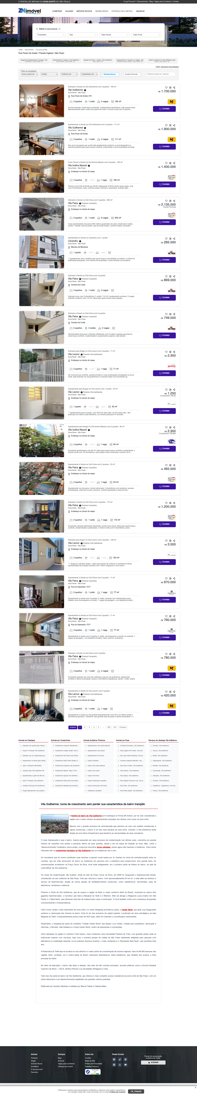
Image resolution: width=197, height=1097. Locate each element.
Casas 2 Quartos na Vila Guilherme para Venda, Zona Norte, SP (162, 60)
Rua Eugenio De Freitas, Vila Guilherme (132, 750)
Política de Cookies (117, 1092)
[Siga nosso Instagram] (125, 1059)
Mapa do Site (90, 1061)
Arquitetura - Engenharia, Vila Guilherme (165, 785)
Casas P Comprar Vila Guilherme (34, 750)
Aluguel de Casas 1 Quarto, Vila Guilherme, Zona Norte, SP (97, 60)
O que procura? (37, 1069)
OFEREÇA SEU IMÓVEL (122, 11)
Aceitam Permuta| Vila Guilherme (34, 785)
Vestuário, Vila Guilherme (161, 775)
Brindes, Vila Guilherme (160, 765)
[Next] (61, 101)
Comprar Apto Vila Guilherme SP (33, 770)
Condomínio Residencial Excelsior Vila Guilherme (67, 785)
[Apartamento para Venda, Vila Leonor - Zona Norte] (99, 705)
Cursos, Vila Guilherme (160, 750)
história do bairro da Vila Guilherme (86, 816)
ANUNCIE (140, 11)
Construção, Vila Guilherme (162, 770)
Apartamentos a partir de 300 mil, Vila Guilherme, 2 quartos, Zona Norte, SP (35, 775)
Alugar (33, 1061)
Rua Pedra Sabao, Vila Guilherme (131, 791)
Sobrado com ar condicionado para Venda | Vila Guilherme (35, 755)
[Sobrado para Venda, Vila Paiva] (41, 214)
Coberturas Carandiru (95, 791)
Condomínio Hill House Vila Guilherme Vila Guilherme (67, 755)
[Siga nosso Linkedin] (120, 1065)
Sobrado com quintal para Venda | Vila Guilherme (35, 745)
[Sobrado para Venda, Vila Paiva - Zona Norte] (99, 214)
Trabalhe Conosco (92, 1066)
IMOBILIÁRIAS (101, 11)
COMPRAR (57, 11)
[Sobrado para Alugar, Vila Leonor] (41, 365)
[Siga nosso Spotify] (114, 1065)
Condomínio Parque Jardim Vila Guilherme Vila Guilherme (67, 750)
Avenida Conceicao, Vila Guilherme (132, 745)
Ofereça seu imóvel (65, 1066)
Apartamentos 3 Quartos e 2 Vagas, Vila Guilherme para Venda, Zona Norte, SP (130, 60)
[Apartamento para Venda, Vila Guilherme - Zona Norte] (99, 139)
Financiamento (142, 1)
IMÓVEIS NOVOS (84, 11)
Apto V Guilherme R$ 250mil (32, 765)
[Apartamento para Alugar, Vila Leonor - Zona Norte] (99, 403)
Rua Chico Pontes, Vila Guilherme (131, 765)
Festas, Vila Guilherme (160, 791)
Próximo (122, 727)
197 (114, 727)
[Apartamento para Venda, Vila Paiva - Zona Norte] (99, 478)
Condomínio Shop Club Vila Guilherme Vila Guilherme (67, 780)
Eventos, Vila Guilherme (161, 780)
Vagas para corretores (66, 1064)
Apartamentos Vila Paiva (96, 755)
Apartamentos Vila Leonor (96, 750)
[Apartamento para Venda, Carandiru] (41, 252)
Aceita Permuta (131, 74)
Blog (151, 1)
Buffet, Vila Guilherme (160, 755)
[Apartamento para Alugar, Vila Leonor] (41, 403)
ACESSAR (154, 1062)
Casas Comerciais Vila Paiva (97, 785)
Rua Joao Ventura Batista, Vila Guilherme (132, 755)
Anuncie (61, 1061)
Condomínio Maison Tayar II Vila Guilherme (67, 770)
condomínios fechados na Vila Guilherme (73, 851)
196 (108, 727)
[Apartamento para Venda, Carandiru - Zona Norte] (99, 252)
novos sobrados (103, 847)
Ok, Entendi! (136, 1091)
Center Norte (127, 910)
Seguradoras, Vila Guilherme (162, 760)
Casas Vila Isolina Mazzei (96, 765)
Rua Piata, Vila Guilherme (128, 785)
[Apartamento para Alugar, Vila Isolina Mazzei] (41, 440)
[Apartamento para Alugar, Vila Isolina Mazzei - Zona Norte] (99, 441)
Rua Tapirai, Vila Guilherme (129, 775)
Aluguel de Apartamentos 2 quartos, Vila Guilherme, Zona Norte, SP (34, 60)
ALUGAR (69, 11)
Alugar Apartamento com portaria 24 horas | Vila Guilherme (35, 791)
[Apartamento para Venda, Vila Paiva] (41, 478)
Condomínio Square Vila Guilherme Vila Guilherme (67, 775)
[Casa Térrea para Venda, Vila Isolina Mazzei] (41, 176)
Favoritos (34, 1072)
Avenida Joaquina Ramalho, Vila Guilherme (132, 760)
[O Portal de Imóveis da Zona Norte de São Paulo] (29, 14)
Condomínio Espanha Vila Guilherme (67, 765)
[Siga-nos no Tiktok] (120, 1059)
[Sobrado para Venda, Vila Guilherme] (41, 101)
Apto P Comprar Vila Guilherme (33, 780)
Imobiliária (35, 1066)
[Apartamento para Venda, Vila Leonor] (41, 705)
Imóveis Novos (109, 74)
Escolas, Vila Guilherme (161, 745)
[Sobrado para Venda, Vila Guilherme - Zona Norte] (99, 101)
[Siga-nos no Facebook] (114, 1059)
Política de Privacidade (93, 1064)
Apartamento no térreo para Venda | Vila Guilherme (35, 760)
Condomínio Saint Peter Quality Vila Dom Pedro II (67, 760)
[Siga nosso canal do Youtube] (125, 1065)
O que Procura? (129, 1)
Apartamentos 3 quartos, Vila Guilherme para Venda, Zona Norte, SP (66, 60)
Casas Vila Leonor (94, 770)
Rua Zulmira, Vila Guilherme (129, 770)
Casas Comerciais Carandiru (97, 780)
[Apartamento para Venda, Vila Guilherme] (41, 138)
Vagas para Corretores (162, 1)
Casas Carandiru (93, 760)
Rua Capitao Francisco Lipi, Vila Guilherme (132, 780)
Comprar (34, 1058)
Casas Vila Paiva (93, 775)
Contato (176, 1)
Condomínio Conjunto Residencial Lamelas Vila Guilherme (67, 745)
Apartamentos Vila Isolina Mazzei (99, 745)
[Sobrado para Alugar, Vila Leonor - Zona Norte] (99, 365)
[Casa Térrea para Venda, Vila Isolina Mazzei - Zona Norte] (99, 176)
